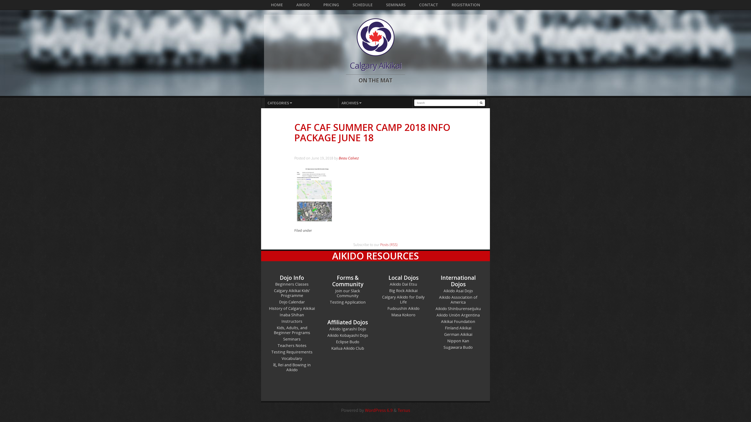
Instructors (291, 321)
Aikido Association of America (458, 300)
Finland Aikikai (458, 328)
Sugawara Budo (458, 347)
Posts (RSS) (388, 244)
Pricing (331, 4)
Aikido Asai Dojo (458, 290)
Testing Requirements (292, 352)
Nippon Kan (458, 340)
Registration (466, 4)
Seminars (396, 4)
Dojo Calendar (292, 302)
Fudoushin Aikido (403, 308)
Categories (279, 102)
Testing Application (348, 302)
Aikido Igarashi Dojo (347, 329)
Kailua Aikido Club (347, 348)
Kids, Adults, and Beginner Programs (292, 330)
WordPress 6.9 (379, 410)
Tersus (404, 410)
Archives (350, 102)
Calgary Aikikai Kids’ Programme (292, 293)
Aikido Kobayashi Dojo (347, 335)
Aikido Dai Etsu (403, 284)
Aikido (303, 4)
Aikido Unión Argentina (458, 315)
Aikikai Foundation (458, 321)
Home (277, 4)
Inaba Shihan (292, 314)
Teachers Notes (292, 345)
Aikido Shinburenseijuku (458, 308)
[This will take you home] (375, 37)
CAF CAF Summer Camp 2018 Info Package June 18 (372, 132)
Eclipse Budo (347, 341)
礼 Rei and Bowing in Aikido (292, 367)
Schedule (363, 4)
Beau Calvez (349, 158)
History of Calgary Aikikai (292, 308)
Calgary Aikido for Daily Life (403, 299)
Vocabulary (292, 358)
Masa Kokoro (403, 314)
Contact (428, 4)
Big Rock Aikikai (403, 290)
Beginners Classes (292, 284)
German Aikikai (458, 334)
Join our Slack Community (347, 293)
